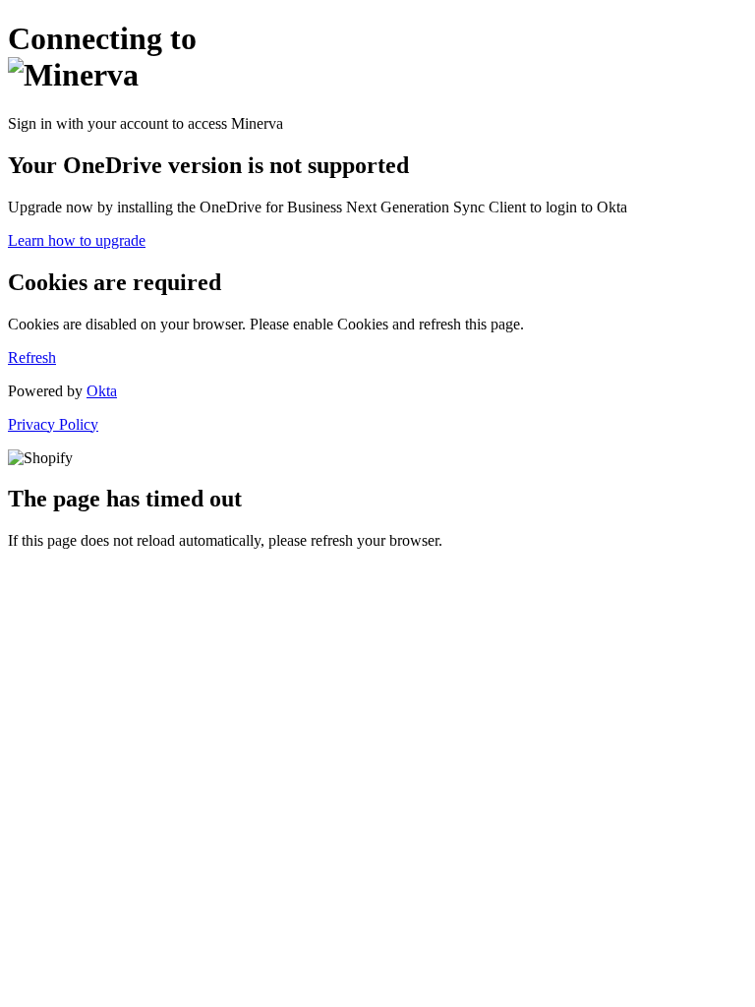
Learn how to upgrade (76, 240)
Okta (102, 391)
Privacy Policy (53, 424)
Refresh (32, 357)
